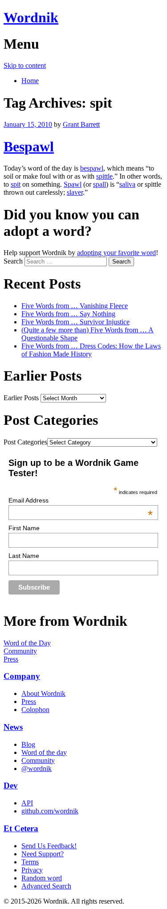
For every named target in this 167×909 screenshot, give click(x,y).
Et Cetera (21, 828)
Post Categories (25, 442)
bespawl (91, 168)
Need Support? (42, 854)
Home (30, 80)
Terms (30, 862)
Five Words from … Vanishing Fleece (74, 306)
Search (13, 261)
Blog (28, 744)
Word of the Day (27, 643)
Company (22, 676)
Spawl (72, 184)
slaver (75, 192)
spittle (104, 176)
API (27, 803)
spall (99, 184)
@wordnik (36, 768)
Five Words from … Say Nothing (68, 314)
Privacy (32, 870)
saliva (127, 184)
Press (11, 659)
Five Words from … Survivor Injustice (75, 322)
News (13, 727)
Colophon (35, 709)
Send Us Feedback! (49, 846)
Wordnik (31, 17)
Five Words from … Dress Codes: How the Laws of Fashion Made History (91, 350)
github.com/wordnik (49, 811)
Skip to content (25, 65)
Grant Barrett (81, 124)
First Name (24, 528)
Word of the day (44, 752)
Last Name (23, 555)
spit (15, 184)
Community (20, 651)
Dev (11, 785)
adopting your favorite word (116, 252)
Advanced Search (46, 886)
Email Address (80, 500)
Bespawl (29, 146)
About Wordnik (43, 693)
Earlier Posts (21, 398)
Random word (41, 878)
